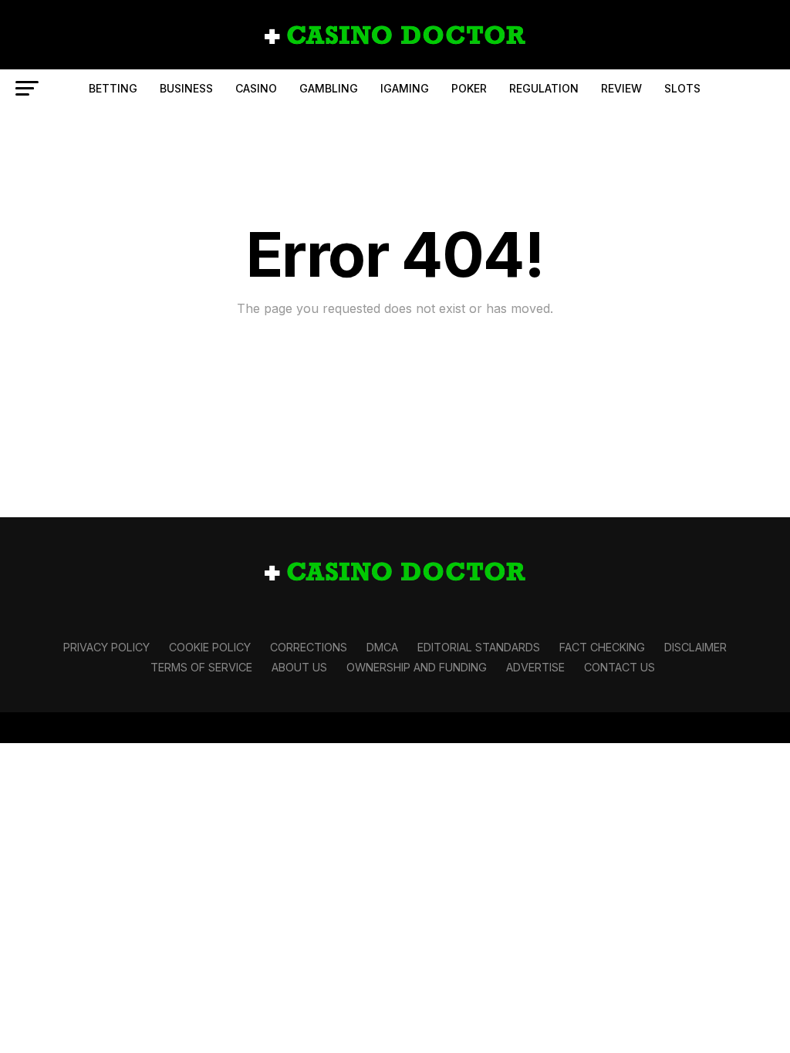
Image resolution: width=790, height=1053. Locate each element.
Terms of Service (201, 667)
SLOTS (682, 88)
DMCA (382, 647)
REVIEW (621, 88)
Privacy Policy (106, 647)
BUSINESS (186, 88)
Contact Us (619, 667)
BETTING (113, 88)
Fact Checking (602, 647)
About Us (299, 667)
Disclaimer (695, 647)
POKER (469, 88)
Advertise (535, 667)
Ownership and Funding (416, 667)
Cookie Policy (210, 647)
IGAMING (404, 88)
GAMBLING (328, 88)
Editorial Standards (478, 647)
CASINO (256, 88)
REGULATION (544, 88)
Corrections (308, 647)
